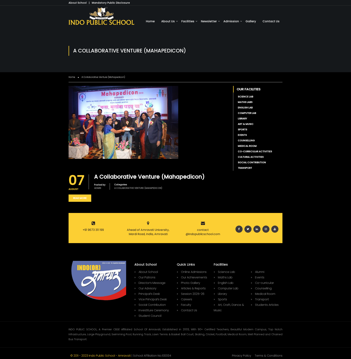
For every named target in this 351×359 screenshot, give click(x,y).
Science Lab (245, 96)
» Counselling (261, 288)
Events (242, 135)
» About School (146, 272)
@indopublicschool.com (203, 234)
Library (242, 118)
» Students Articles (265, 305)
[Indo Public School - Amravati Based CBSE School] (101, 18)
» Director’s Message (149, 283)
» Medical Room (263, 294)
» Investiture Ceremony (151, 310)
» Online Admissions (192, 272)
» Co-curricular (262, 283)
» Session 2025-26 (190, 294)
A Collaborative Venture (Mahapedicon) (149, 177)
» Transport (260, 299)
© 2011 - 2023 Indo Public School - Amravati (100, 356)
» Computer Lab (226, 288)
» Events (257, 277)
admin (97, 188)
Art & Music (245, 124)
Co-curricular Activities (254, 151)
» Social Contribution (150, 305)
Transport (244, 168)
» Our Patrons (144, 277)
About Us (168, 21)
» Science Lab (224, 272)
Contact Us (271, 21)
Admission (231, 21)
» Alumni (257, 272)
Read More (80, 198)
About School (78, 3)
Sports (242, 129)
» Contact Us (187, 310)
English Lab (245, 107)
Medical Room (247, 146)
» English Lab (223, 283)
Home (150, 21)
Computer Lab (246, 113)
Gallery (251, 21)
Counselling (246, 140)
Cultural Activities (250, 157)
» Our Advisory (145, 288)
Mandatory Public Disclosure (111, 3)
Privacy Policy (241, 356)
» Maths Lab (223, 277)
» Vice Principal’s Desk (150, 299)
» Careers (184, 299)
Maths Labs (244, 102)
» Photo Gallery (188, 283)
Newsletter (209, 21)
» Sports (220, 299)
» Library (220, 294)
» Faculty (184, 305)
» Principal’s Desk (147, 294)
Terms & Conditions (268, 356)
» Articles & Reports (191, 288)
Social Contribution (251, 162)
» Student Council (147, 316)
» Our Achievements (192, 277)
